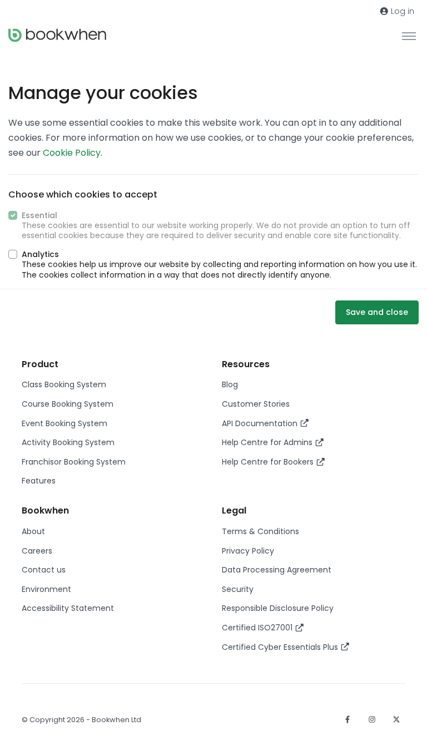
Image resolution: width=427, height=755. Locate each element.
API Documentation (261, 423)
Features (39, 480)
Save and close (377, 312)
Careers (37, 550)
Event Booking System (64, 423)
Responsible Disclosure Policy (278, 608)
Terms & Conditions (260, 531)
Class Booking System (64, 384)
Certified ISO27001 (258, 627)
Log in (401, 11)
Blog (230, 384)
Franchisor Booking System (74, 461)
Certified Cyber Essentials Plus (281, 647)
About (33, 531)
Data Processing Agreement (276, 569)
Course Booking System (67, 403)
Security (238, 589)
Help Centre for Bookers (269, 461)
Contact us (44, 569)
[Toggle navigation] (409, 35)
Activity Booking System (68, 442)
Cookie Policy (72, 152)
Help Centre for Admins (268, 442)
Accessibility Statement (68, 608)
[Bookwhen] (57, 35)
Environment (46, 589)
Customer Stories (256, 403)
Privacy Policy (248, 550)
